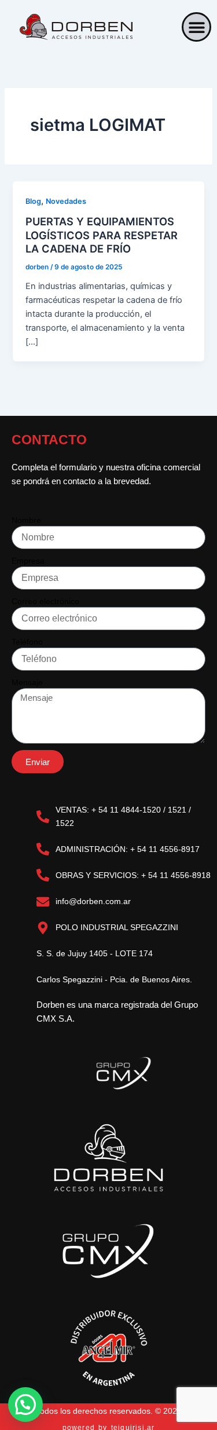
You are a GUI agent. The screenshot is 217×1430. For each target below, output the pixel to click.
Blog (33, 201)
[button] (196, 27)
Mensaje (27, 682)
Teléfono (27, 641)
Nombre (26, 520)
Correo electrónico (45, 601)
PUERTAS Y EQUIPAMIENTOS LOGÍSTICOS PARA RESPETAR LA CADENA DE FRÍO (101, 235)
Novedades (66, 201)
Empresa (28, 560)
